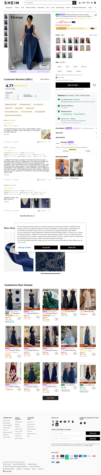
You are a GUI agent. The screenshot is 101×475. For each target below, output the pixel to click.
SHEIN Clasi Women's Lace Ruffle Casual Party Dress (88, 311)
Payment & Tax (31, 424)
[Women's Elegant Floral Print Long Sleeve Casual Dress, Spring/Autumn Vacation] (13, 373)
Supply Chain (6, 427)
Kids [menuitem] (47, 7)
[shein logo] (11, 3)
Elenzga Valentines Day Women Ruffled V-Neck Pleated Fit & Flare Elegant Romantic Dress (13, 350)
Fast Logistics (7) (38, 104)
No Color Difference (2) (11, 111)
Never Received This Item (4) (13, 115)
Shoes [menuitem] (68, 7)
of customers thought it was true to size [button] (69, 75)
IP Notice (18, 468)
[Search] (74, 3)
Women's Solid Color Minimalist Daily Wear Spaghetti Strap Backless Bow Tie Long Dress (69, 385)
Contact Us (30, 422)
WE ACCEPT (55, 452)
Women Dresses (32, 11)
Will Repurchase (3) (25, 104)
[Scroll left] (93, 7)
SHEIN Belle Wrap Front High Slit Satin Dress (88, 348)
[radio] (58, 40)
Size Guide (18, 433)
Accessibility (26, 468)
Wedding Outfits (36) (10, 104)
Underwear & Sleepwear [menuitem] (79, 7)
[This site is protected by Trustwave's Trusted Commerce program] (52, 462)
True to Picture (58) (26, 111)
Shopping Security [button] (66, 111)
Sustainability (6, 423)
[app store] (81, 424)
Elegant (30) (8, 108)
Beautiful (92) (19, 108)
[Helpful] (38, 142)
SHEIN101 (6, 434)
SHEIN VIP (18, 436)
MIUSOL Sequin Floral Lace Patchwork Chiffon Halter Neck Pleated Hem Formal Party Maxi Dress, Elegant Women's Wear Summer (32, 386)
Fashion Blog (6, 437)
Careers (5, 430)
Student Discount (7, 432)
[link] (83, 2)
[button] (91, 3)
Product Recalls (31, 429)
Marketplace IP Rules (8, 468)
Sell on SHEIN (19, 438)
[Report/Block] (49, 142)
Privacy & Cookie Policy (89, 444)
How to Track (18, 431)
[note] (9, 322)
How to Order (18, 429)
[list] (64, 423)
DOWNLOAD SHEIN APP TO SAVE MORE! (89, 418)
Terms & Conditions (34, 466)
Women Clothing (22, 11)
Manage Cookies (32, 464)
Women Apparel (12, 11)
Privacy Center (7, 464)
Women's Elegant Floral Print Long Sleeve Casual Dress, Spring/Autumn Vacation (13, 386)
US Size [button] (62, 62)
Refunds (17, 426)
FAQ (28, 436)
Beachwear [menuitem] (41, 7)
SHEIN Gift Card (31, 433)
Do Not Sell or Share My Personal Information (15, 466)
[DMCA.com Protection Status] (57, 462)
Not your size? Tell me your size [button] (64, 80)
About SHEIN (6, 420)
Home (5, 11)
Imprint (34, 468)
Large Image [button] (93, 35)
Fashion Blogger (7, 425)
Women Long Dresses (44, 11)
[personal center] (80, 3)
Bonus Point (30, 426)
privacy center (89, 445)
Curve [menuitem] (52, 7)
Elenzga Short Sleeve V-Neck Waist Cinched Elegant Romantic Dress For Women (13, 313)
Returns (17, 424)
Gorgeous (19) (30, 108)
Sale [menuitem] (22, 7)
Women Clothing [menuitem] (31, 7)
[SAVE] (94, 85)
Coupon (29, 431)
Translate (6, 134)
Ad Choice (40, 468)
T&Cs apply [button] (64, 107)
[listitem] (62, 167)
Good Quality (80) (40, 111)
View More (50, 398)
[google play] (84, 424)
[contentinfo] (75, 457)
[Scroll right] (95, 7)
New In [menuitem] (17, 7)
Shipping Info (18, 422)
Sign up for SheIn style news (61, 429)
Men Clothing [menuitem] (60, 7)
